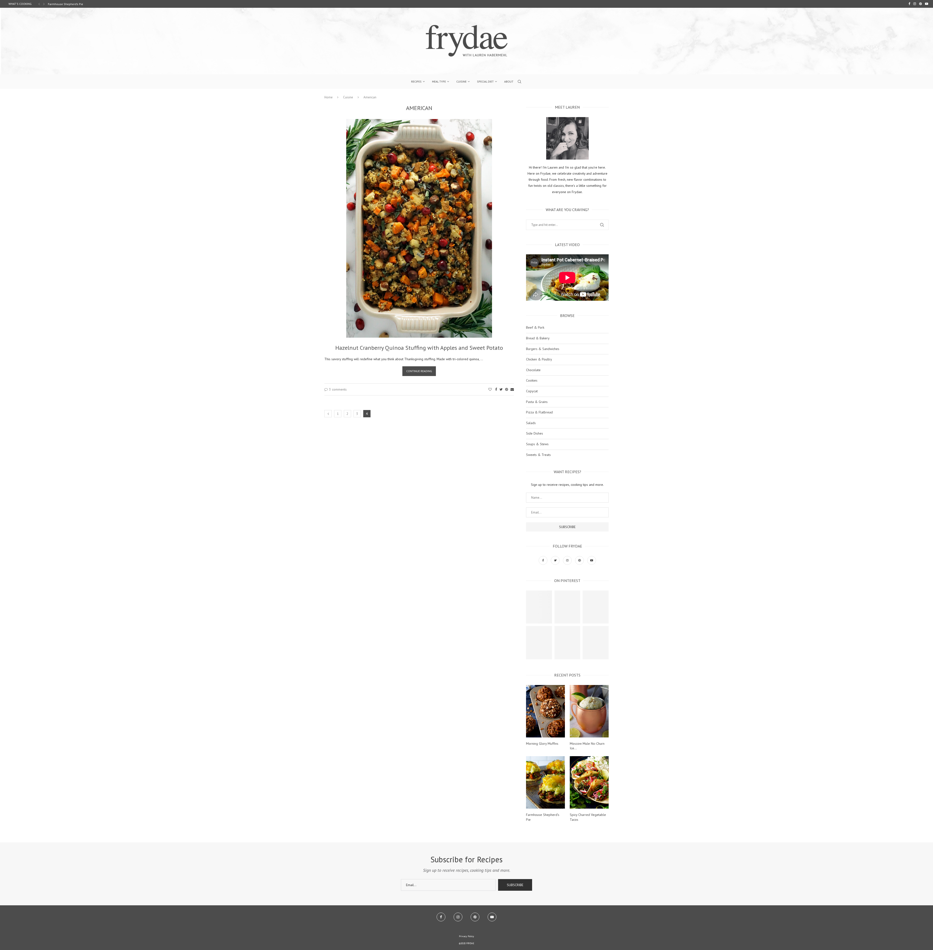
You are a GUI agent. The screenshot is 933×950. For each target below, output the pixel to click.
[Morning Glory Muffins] (545, 711)
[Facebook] (909, 4)
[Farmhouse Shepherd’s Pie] (545, 782)
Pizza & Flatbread (539, 412)
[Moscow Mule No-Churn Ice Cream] (589, 711)
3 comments (338, 389)
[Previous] (39, 4)
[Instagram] (914, 4)
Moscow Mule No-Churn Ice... (587, 746)
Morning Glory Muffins (542, 743)
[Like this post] (490, 389)
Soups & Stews (537, 444)
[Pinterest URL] (539, 607)
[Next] (44, 4)
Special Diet (485, 81)
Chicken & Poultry (539, 359)
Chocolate (533, 370)
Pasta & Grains (537, 402)
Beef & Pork (535, 327)
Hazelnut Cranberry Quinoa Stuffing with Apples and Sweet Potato (419, 347)
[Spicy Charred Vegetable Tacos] (589, 782)
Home (328, 97)
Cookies (531, 380)
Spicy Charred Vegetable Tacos (68, 4)
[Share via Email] (512, 389)
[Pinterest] (920, 4)
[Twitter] (556, 560)
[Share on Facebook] (496, 389)
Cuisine (461, 81)
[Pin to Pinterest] (506, 389)
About (508, 81)
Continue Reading (419, 371)
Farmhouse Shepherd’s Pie (542, 817)
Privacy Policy (466, 936)
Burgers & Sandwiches (542, 349)
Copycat (532, 391)
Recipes (416, 81)
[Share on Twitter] (501, 389)
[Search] (519, 82)
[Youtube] (926, 4)
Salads (531, 423)
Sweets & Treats (538, 455)
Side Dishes (534, 433)
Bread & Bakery (538, 338)
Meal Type (439, 81)
